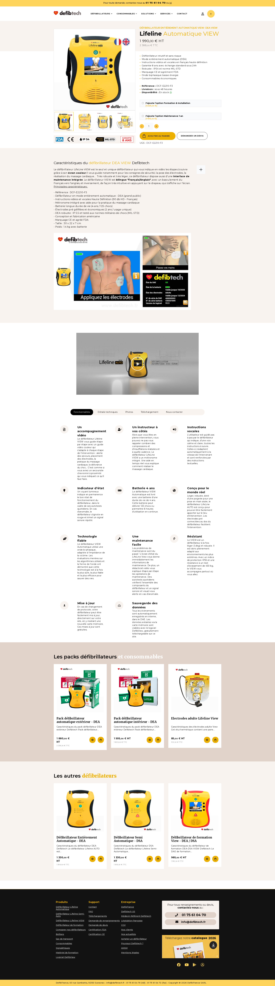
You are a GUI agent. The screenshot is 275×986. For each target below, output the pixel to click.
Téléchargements (98, 916)
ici (170, 3)
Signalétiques (63, 948)
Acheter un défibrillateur (134, 939)
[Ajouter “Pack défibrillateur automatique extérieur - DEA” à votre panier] (100, 740)
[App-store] (202, 964)
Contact (93, 907)
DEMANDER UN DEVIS (192, 136)
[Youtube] (186, 964)
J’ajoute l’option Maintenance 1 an (164, 117)
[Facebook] (178, 964)
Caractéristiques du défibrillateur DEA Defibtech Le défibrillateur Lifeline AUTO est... (78, 849)
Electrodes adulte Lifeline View (194, 718)
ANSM (124, 948)
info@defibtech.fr (193, 922)
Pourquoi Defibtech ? (132, 943)
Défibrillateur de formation (70, 925)
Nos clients (127, 929)
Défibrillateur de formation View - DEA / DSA (191, 839)
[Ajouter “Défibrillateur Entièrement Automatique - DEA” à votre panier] (100, 859)
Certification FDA (97, 929)
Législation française (132, 920)
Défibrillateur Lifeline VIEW (70, 920)
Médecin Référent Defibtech (136, 916)
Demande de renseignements (104, 920)
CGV (123, 925)
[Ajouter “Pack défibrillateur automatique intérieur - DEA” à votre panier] (157, 740)
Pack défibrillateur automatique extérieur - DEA (78, 720)
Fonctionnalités (82, 412)
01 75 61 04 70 (194, 915)
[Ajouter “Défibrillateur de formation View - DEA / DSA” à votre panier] (214, 859)
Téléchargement (149, 412)
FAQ (91, 911)
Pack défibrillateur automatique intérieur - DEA (135, 720)
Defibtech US (128, 911)
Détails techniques (108, 412)
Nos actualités (128, 934)
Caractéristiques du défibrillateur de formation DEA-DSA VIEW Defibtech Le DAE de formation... (192, 849)
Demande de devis (98, 925)
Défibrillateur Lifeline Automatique (67, 908)
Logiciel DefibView (65, 957)
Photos (129, 412)
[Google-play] (194, 964)
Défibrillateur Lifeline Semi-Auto (70, 915)
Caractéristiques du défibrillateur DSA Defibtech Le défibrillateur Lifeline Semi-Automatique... (135, 849)
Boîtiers (60, 934)
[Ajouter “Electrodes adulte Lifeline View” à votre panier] (214, 740)
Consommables (64, 943)
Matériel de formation (67, 952)
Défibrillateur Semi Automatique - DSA (128, 839)
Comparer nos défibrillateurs (71, 929)
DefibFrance (127, 907)
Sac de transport (64, 939)
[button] (137, 364)
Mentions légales (130, 952)
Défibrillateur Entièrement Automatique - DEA (77, 839)
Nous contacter (174, 412)
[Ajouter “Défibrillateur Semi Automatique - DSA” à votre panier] (157, 859)
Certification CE (97, 934)
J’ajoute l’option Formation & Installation (168, 104)
